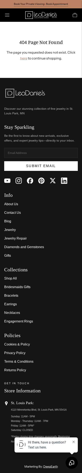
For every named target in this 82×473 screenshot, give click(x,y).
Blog (7, 221)
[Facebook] (30, 181)
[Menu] (7, 15)
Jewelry (10, 230)
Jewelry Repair (15, 238)
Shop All (10, 278)
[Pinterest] (41, 181)
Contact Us (12, 212)
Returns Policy (15, 370)
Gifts (7, 255)
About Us (11, 204)
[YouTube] (7, 181)
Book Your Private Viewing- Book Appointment (41, 3)
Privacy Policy (14, 353)
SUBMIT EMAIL (41, 166)
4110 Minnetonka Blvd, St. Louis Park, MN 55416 (39, 409)
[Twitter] (53, 181)
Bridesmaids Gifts (17, 287)
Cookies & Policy (17, 344)
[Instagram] (19, 181)
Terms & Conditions (18, 361)
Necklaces (12, 312)
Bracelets (11, 295)
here (23, 58)
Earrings (10, 304)
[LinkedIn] (64, 181)
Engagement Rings (18, 321)
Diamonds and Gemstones (24, 247)
